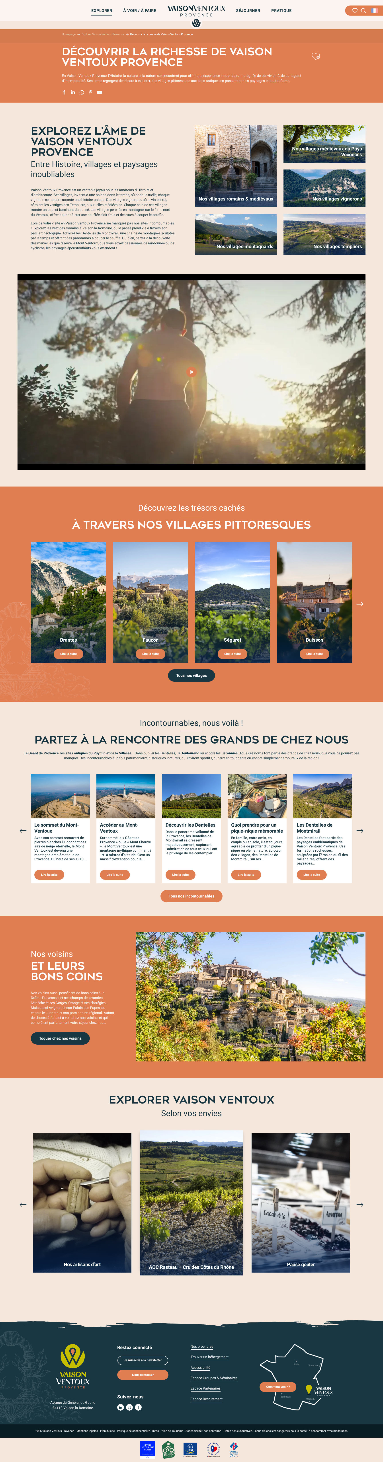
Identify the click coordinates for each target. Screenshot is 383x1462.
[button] (363, 11)
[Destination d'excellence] (213, 1449)
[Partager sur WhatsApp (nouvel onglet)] (82, 93)
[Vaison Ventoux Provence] (196, 16)
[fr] (375, 10)
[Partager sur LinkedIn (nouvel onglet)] (73, 93)
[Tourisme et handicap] (190, 1449)
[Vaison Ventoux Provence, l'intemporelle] (191, 372)
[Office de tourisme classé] (147, 1449)
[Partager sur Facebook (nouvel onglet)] (64, 93)
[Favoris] (355, 10)
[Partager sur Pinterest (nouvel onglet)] (90, 93)
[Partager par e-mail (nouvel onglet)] (99, 93)
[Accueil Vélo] (168, 1449)
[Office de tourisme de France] (233, 1449)
